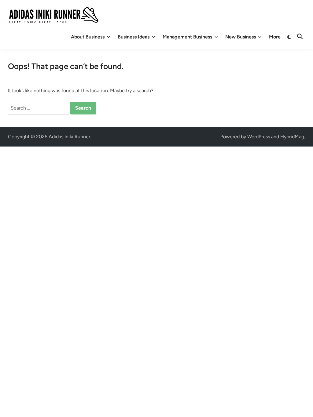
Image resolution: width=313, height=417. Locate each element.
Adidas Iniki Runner (69, 137)
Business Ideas (133, 37)
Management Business (187, 37)
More (275, 37)
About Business (88, 37)
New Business (240, 37)
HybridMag (292, 137)
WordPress (258, 137)
